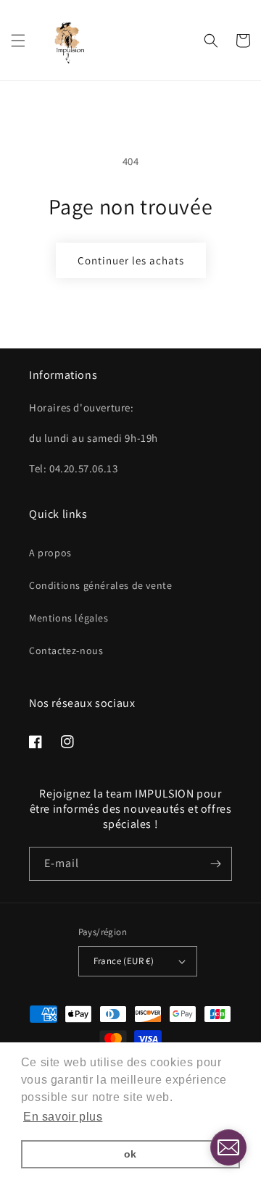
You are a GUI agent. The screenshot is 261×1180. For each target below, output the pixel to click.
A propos (50, 552)
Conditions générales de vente (100, 585)
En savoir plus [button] (62, 1116)
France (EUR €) (124, 961)
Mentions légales (69, 617)
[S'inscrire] (215, 864)
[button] (18, 41)
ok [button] (130, 1154)
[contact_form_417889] (228, 1147)
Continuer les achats (131, 260)
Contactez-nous (66, 650)
